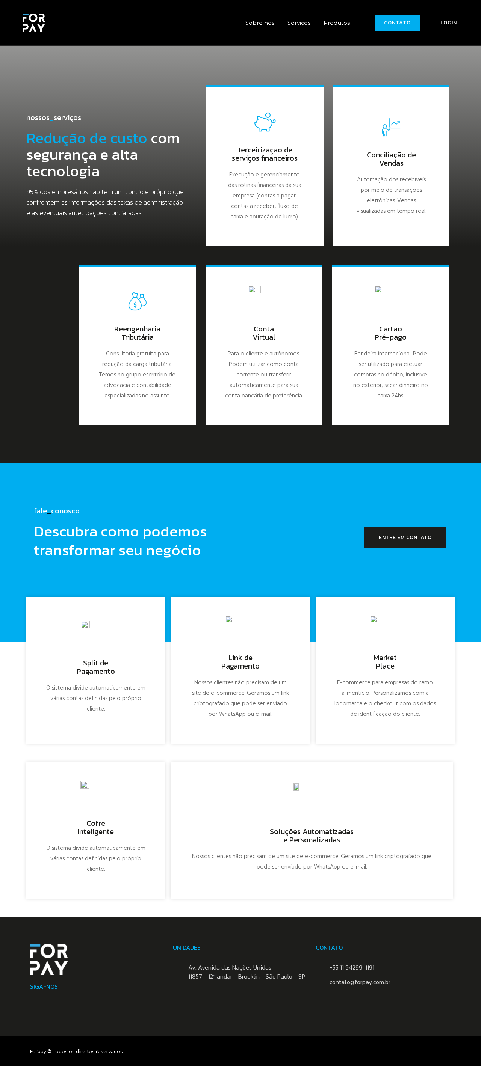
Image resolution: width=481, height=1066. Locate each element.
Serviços (298, 22)
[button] (397, 23)
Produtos (337, 22)
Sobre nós (259, 22)
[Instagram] (34, 1001)
